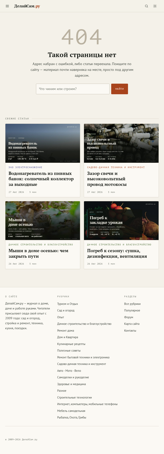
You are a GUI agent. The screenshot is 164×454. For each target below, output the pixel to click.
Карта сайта (131, 324)
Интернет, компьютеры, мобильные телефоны (87, 404)
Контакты (130, 330)
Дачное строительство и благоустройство (41, 245)
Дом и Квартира (67, 337)
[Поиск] (146, 6)
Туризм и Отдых (67, 304)
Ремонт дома (65, 330)
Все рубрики (132, 304)
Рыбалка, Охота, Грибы (71, 417)
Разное (61, 391)
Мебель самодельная (71, 411)
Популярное (132, 310)
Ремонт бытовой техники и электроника (83, 357)
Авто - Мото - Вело (69, 371)
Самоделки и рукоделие (73, 377)
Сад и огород (65, 310)
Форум (128, 317)
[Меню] (7, 6)
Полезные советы (69, 350)
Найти (119, 88)
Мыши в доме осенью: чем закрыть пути (38, 253)
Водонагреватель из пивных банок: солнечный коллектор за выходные (41, 178)
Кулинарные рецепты (71, 344)
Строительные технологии (74, 397)
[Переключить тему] (155, 6)
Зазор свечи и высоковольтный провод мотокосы (107, 178)
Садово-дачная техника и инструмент (116, 167)
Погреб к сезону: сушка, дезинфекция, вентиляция (117, 253)
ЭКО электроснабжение (25, 167)
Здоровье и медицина (71, 384)
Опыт (60, 317)
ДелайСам (27, 6)
